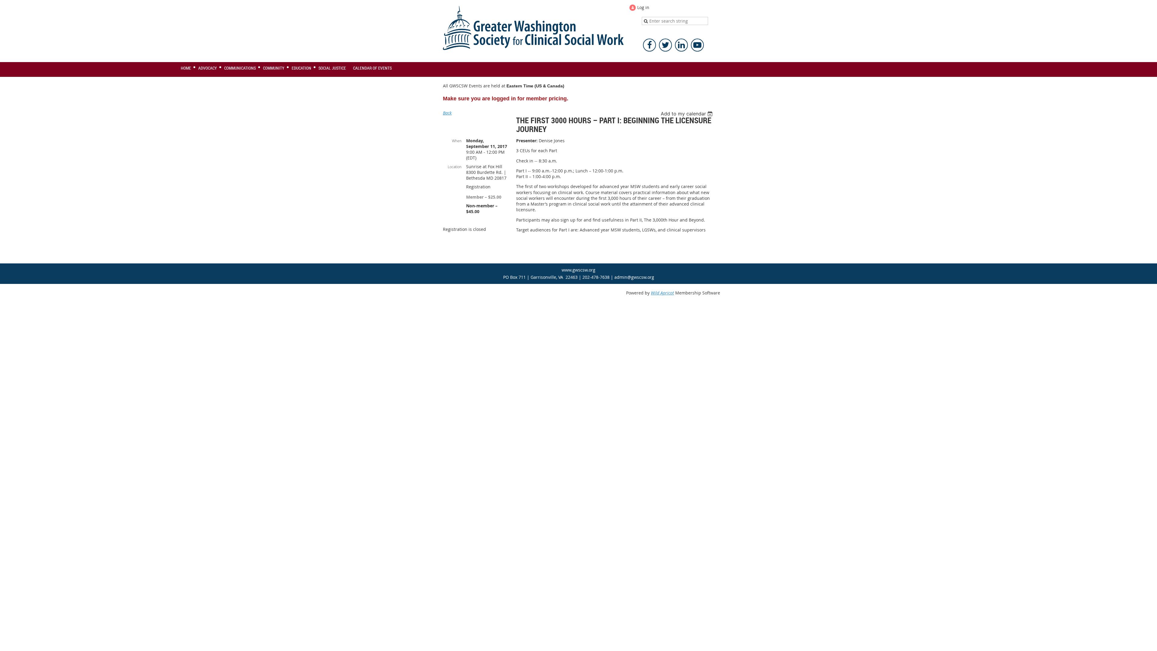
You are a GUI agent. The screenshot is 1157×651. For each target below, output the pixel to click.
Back (447, 113)
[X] (665, 45)
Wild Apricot (662, 293)
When (457, 140)
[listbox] (687, 113)
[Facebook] (649, 45)
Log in (643, 7)
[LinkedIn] (681, 45)
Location (455, 166)
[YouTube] (697, 45)
